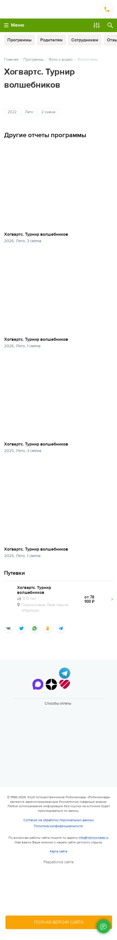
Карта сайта (58, 851)
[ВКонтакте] (8, 628)
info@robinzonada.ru (94, 838)
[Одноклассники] (47, 628)
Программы (19, 40)
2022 (12, 112)
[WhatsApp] (34, 628)
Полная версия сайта (59, 922)
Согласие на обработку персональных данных (58, 820)
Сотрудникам (84, 40)
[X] (21, 628)
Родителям (51, 40)
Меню (17, 25)
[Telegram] (60, 628)
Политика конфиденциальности (58, 826)
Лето (29, 112)
